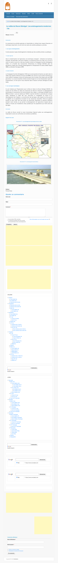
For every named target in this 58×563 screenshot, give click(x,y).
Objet (7, 201)
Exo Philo (14, 433)
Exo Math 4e (13, 315)
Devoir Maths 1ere (16, 405)
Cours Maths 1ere (16, 402)
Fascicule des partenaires (22, 16)
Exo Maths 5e (15, 311)
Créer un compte (10, 16)
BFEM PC (14, 343)
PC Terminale (13, 420)
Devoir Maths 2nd (16, 392)
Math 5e (12, 308)
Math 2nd (12, 381)
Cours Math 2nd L (17, 386)
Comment (8, 206)
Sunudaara (16, 559)
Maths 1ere (12, 401)
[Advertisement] (29, 235)
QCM (33, 13)
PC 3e (11, 333)
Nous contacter (39, 13)
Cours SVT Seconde (14, 398)
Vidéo (28, 13)
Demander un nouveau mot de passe (16, 550)
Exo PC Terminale (16, 423)
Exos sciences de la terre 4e (19, 330)
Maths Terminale (14, 414)
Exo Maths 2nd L (17, 390)
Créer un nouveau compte (14, 549)
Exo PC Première (15, 410)
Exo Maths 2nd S (17, 389)
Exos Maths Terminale (17, 417)
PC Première (13, 407)
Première (11, 399)
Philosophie (12, 427)
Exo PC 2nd (14, 396)
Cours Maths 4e (13, 314)
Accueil (8, 13)
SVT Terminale (13, 424)
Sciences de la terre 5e (15, 306)
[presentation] (7, 67)
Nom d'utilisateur (11, 539)
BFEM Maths (14, 351)
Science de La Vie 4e (16, 324)
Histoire (12, 345)
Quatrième (11, 312)
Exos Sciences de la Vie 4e (19, 329)
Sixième (10, 297)
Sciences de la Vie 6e (15, 302)
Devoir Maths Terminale (17, 419)
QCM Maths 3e (15, 352)
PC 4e (11, 317)
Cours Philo (14, 429)
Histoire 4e (12, 321)
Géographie (13, 436)
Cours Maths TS (15, 416)
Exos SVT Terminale (16, 426)
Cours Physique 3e (17, 336)
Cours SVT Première (14, 411)
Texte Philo (14, 432)
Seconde (11, 380)
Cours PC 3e (14, 335)
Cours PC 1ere (15, 408)
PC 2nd (12, 393)
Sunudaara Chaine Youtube (51, 3)
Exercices (18, 13)
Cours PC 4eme (15, 318)
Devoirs (24, 13)
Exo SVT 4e (14, 327)
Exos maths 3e (15, 349)
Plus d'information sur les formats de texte (39, 219)
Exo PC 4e (14, 320)
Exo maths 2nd (15, 387)
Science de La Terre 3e (17, 355)
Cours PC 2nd (15, 395)
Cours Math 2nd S (17, 384)
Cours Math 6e (13, 299)
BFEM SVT (14, 360)
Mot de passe (10, 544)
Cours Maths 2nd (16, 383)
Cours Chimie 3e (17, 337)
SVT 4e (12, 323)
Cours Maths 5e (15, 309)
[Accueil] (7, 6)
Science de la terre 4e (17, 326)
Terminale (11, 413)
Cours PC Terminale (16, 422)
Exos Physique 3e (17, 340)
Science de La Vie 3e (16, 357)
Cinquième (11, 303)
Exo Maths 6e (13, 300)
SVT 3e (12, 354)
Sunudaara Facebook (48, 3)
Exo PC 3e (14, 339)
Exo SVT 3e (14, 358)
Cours (13, 13)
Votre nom (8, 196)
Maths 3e (12, 346)
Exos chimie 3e (16, 342)
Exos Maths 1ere (15, 404)
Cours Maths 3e (15, 348)
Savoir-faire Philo (15, 430)
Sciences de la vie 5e (15, 305)
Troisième (11, 332)
